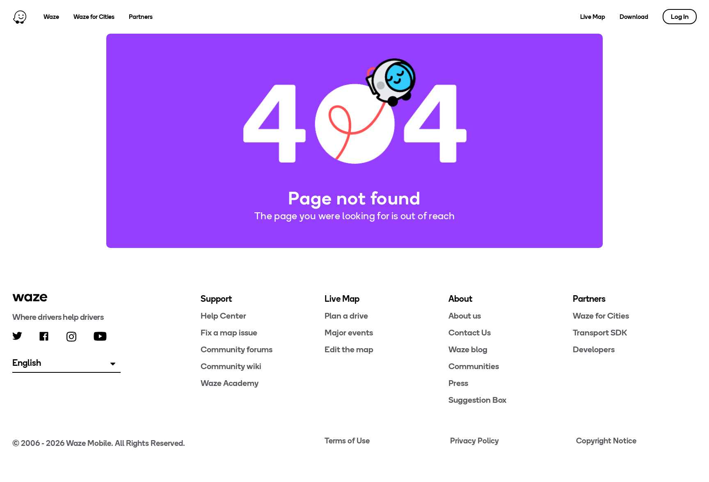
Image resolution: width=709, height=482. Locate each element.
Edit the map (349, 349)
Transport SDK (600, 332)
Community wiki (231, 366)
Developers (594, 349)
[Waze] (30, 297)
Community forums (236, 349)
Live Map (592, 17)
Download (634, 17)
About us (464, 316)
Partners (141, 17)
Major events (349, 332)
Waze (51, 17)
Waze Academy (229, 383)
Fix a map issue (229, 332)
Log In (679, 17)
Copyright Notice (606, 440)
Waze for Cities (93, 17)
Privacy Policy (474, 440)
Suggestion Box (477, 400)
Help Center (223, 316)
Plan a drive (346, 316)
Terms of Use (347, 440)
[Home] (19, 16)
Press (458, 383)
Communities (473, 366)
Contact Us (469, 332)
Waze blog (467, 349)
